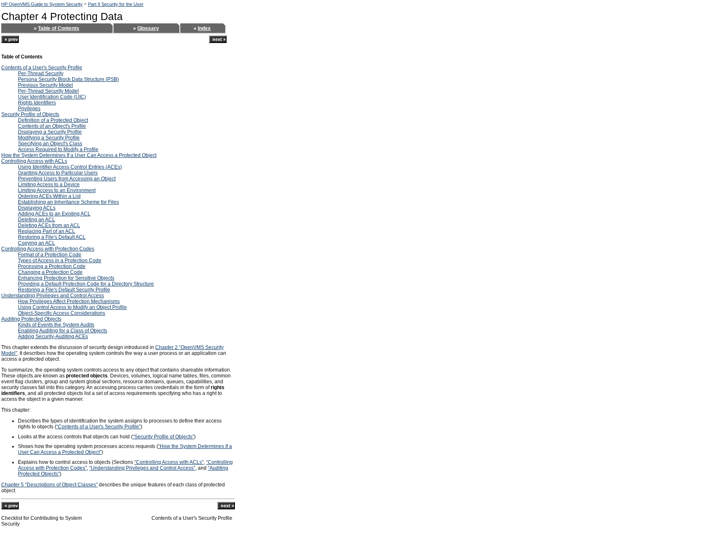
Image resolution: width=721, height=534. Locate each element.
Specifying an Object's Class (50, 144)
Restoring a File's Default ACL (52, 237)
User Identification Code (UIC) (52, 97)
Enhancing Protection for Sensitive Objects (66, 278)
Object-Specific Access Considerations (61, 313)
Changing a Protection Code (50, 272)
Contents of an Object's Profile (52, 126)
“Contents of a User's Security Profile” (98, 427)
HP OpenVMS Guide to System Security (42, 4)
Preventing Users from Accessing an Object (67, 179)
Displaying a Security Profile (50, 132)
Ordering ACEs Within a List (49, 196)
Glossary (148, 28)
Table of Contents (58, 28)
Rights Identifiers (37, 103)
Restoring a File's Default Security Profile (64, 290)
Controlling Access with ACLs (34, 161)
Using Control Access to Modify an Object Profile (72, 307)
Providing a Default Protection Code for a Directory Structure (86, 284)
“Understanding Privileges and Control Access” (142, 468)
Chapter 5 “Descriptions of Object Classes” (49, 485)
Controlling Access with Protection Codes (47, 249)
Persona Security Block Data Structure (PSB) (68, 79)
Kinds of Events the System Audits (56, 325)
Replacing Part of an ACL (46, 231)
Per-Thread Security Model (48, 91)
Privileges (29, 108)
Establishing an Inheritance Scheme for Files (68, 202)
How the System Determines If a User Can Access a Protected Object (78, 155)
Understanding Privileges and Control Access (52, 296)
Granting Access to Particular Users (58, 173)
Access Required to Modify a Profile (58, 149)
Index (204, 28)
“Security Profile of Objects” (163, 437)
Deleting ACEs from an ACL (49, 225)
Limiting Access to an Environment (57, 190)
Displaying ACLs (36, 208)
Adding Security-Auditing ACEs (53, 336)
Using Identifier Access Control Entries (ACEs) (70, 167)
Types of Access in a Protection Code (59, 260)
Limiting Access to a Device (49, 184)
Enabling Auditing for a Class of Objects (62, 331)
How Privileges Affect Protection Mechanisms (69, 301)
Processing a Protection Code (52, 266)
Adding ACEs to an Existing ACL (54, 214)
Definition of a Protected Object (53, 120)
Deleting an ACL (36, 220)
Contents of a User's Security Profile (41, 68)
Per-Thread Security (40, 73)
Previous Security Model (45, 85)
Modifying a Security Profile (49, 138)
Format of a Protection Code (49, 255)
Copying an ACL (36, 243)
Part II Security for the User (116, 4)
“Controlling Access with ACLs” (169, 462)
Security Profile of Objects (30, 114)
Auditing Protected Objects (31, 319)
